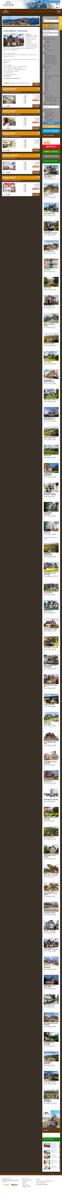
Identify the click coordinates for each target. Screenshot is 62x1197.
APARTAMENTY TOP (49, 306)
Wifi (45, 72)
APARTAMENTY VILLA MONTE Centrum (50, 418)
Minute (51, 146)
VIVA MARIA (47, 269)
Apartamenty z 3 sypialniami (51, 60)
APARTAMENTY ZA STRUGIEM (49, 1043)
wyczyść (51, 126)
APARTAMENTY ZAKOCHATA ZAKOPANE (50, 232)
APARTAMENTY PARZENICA (48, 1062)
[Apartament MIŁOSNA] (21, 186)
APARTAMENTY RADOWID (51, 799)
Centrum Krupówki (49, 96)
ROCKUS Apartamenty (50, 113)
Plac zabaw (47, 87)
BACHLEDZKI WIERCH (50, 1082)
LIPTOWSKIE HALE (49, 251)
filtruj (50, 123)
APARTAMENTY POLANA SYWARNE (50, 1024)
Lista (46, 25)
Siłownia (46, 85)
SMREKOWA (47, 967)
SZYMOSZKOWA (48, 611)
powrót (36, 84)
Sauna (46, 80)
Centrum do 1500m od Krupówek (52, 97)
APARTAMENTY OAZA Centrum (50, 573)
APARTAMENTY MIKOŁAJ (51, 399)
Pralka (46, 88)
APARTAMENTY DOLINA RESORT (50, 893)
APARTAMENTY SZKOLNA (51, 949)
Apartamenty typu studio (50, 55)
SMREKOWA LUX (48, 781)
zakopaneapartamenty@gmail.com (45, 1181)
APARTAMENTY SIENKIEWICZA (48, 474)
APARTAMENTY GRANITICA (48, 513)
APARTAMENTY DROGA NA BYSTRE (50, 762)
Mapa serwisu (25, 1185)
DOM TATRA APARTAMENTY (48, 723)
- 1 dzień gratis (51, 151)
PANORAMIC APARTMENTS (48, 1100)
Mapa (55, 25)
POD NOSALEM (48, 592)
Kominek (46, 69)
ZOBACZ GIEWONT (49, 837)
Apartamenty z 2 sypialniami (51, 58)
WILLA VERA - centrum (50, 875)
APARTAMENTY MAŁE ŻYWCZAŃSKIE (50, 176)
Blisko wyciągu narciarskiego (51, 100)
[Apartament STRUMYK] (21, 97)
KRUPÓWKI (47, 532)
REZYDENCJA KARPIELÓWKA (48, 554)
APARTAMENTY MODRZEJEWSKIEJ (49, 380)
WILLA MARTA (48, 362)
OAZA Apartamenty (49, 118)
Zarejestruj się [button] (55, 2)
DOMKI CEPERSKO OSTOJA (49, 194)
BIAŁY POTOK (48, 288)
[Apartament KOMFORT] (21, 119)
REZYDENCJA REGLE (50, 912)
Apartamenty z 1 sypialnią (50, 57)
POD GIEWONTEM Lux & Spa (50, 685)
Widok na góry (48, 77)
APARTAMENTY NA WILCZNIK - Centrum (50, 494)
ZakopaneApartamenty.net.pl (10, 1180)
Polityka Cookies (26, 1186)
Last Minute (47, 41)
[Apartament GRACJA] (21, 141)
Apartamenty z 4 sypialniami (51, 62)
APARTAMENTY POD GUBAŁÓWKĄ (49, 986)
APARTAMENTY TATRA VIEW (50, 742)
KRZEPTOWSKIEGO (49, 343)
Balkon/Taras (47, 79)
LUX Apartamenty (48, 114)
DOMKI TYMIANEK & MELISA (49, 324)
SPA (45, 82)
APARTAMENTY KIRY (49, 213)
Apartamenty (51, 131)
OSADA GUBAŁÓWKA (50, 437)
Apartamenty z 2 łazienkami (51, 63)
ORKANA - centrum (49, 931)
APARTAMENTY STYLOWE (51, 647)
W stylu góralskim (48, 50)
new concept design (41, 1184)
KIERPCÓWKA (48, 455)
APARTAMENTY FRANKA (50, 629)
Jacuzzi (46, 83)
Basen (46, 74)
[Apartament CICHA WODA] (21, 164)
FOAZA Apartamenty (49, 120)
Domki (46, 48)
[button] (4, 99)
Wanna (46, 71)
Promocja (47, 42)
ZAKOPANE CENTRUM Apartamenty (49, 116)
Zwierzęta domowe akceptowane (52, 75)
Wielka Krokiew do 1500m (50, 99)
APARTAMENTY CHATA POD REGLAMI (50, 666)
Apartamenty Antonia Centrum (51, 818)
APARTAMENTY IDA (49, 1005)
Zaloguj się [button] (46, 2)
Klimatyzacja (47, 90)
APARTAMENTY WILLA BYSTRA (50, 856)
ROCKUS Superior (49, 704)
